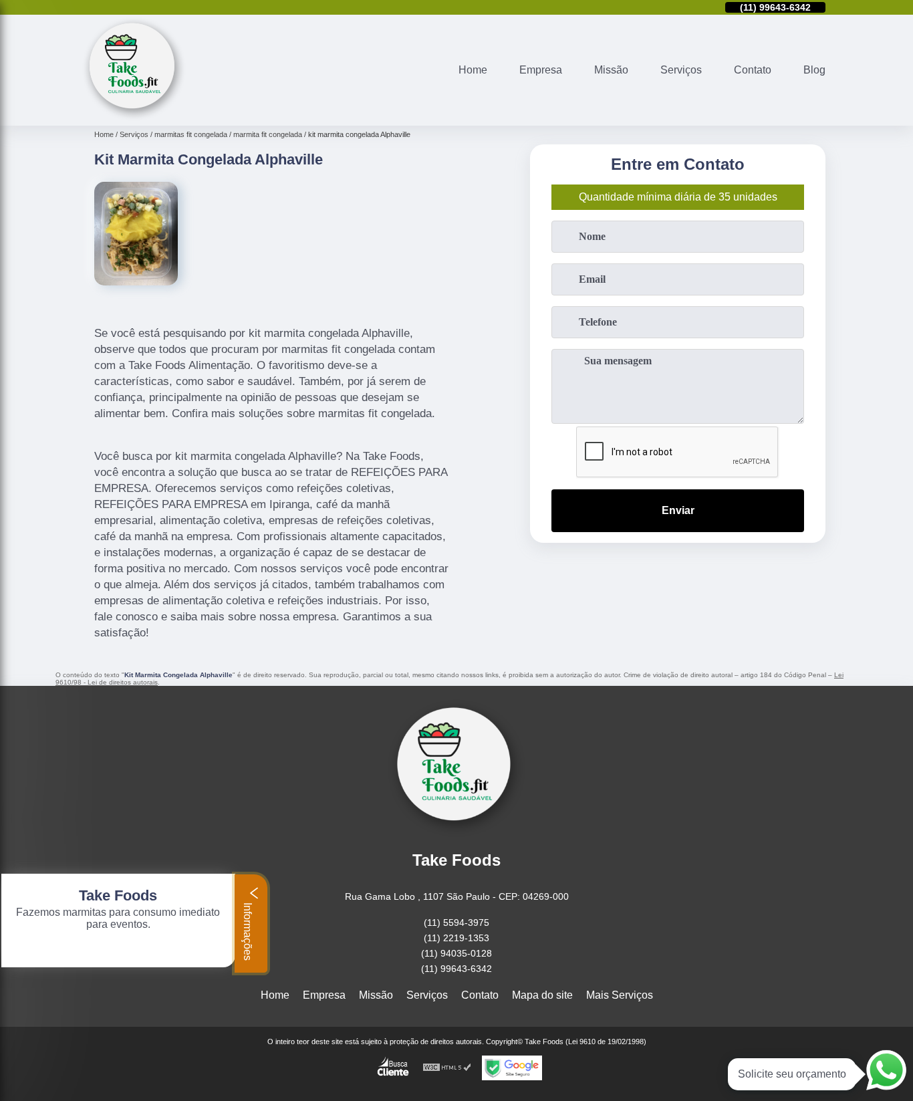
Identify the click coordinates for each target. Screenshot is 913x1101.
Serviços (681, 70)
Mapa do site (542, 995)
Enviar (678, 510)
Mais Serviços (619, 995)
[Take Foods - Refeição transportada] (134, 117)
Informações (247, 930)
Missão (611, 70)
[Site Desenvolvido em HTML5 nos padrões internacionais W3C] (447, 1068)
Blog (814, 70)
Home (473, 70)
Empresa (540, 70)
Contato (752, 70)
